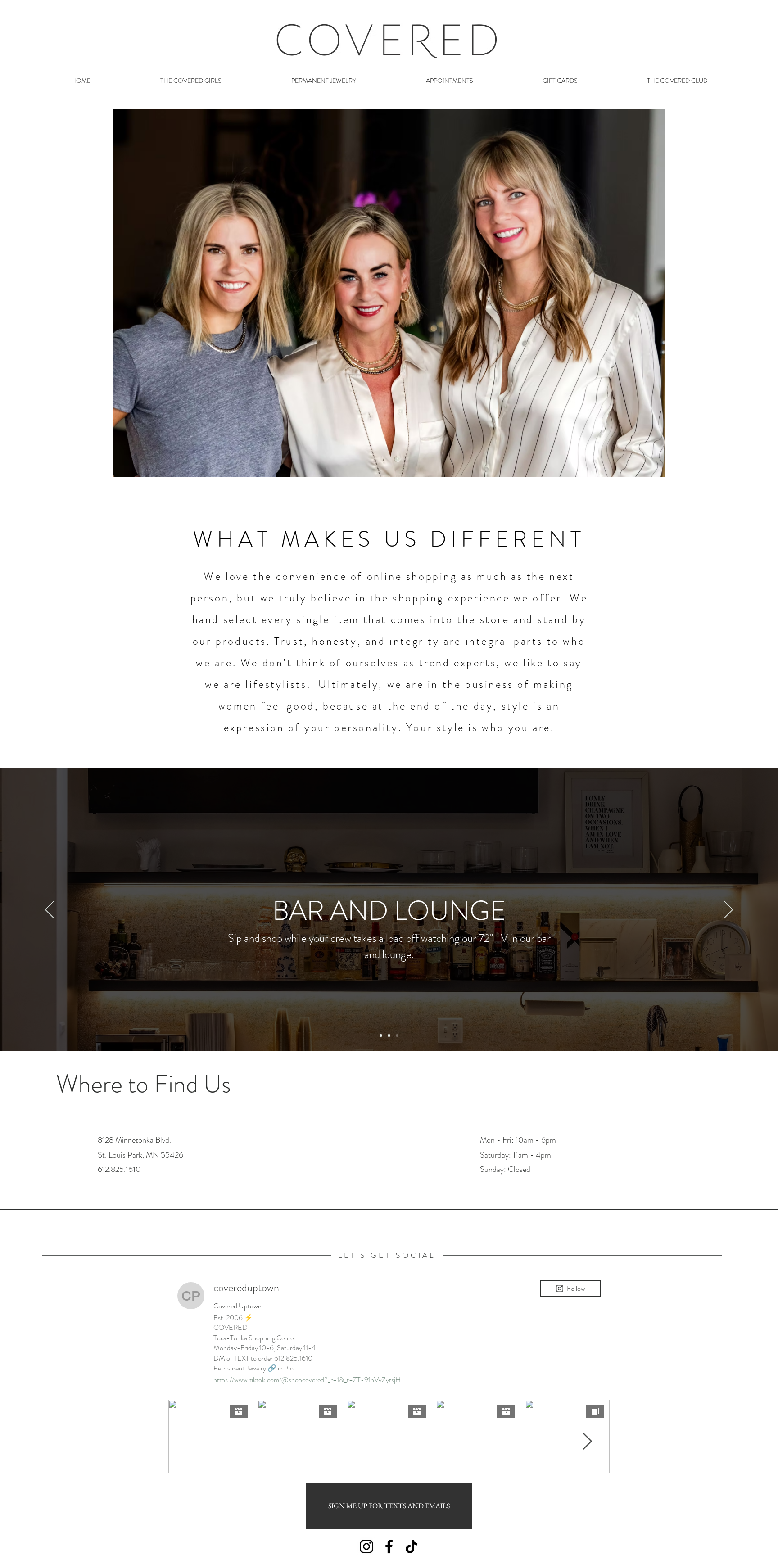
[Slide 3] (397, 1035)
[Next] (728, 910)
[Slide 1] (381, 1035)
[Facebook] (389, 1546)
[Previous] (49, 910)
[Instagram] (366, 1546)
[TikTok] (412, 1546)
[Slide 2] (389, 1035)
